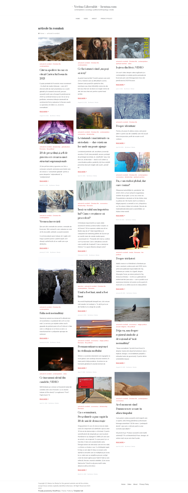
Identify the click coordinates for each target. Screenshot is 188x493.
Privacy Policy (106, 18)
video (130, 63)
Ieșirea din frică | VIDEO (129, 67)
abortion (80, 286)
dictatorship (90, 134)
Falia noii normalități (51, 313)
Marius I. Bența (56, 115)
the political (50, 149)
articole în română (46, 64)
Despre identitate (126, 126)
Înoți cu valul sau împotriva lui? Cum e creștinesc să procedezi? (93, 214)
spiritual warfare (121, 63)
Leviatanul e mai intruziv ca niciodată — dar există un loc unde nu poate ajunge (93, 142)
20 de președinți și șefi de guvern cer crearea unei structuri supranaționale (54, 157)
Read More (43, 111)
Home (78, 18)
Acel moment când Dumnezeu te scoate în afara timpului (129, 409)
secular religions (121, 327)
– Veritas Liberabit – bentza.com (94, 7)
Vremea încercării (50, 221)
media (131, 252)
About (94, 18)
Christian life (57, 64)
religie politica (142, 324)
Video (86, 18)
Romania (43, 149)
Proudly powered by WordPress (49, 491)
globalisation (66, 147)
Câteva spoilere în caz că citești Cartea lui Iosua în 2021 (54, 74)
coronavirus (81, 134)
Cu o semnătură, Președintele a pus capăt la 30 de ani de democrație (93, 417)
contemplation (44, 66)
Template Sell (78, 491)
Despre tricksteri (125, 258)
